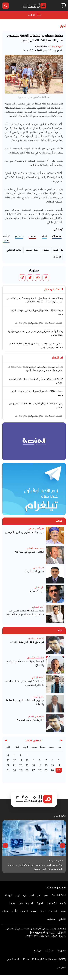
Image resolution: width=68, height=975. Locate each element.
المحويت (53, 910)
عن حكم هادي (36, 591)
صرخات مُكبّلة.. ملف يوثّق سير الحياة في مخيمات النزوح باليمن (37, 312)
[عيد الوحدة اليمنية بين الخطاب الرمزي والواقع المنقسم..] (55, 684)
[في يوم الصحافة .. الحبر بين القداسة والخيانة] (55, 703)
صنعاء (12, 903)
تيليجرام (19, 235)
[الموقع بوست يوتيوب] (57, 942)
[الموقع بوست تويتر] (60, 942)
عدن (46, 895)
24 (52, 770)
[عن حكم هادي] (55, 594)
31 (8, 770)
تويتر (44, 235)
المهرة (40, 903)
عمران (5, 910)
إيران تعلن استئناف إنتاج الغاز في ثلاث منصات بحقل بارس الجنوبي (36, 405)
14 (58, 765)
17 (39, 765)
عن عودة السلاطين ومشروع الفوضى (24, 532)
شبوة (63, 903)
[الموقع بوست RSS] (51, 942)
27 (33, 770)
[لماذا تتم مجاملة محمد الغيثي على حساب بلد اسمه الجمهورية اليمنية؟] (55, 614)
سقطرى (51, 918)
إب (24, 895)
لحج (32, 895)
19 (27, 765)
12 (14, 760)
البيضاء (8, 895)
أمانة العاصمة (59, 895)
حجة (43, 910)
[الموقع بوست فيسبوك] (64, 942)
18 (33, 765)
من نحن (37, 950)
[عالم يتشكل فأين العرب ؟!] (55, 723)
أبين (18, 895)
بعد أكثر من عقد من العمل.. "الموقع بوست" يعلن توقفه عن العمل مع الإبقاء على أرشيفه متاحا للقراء (35, 300)
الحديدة (29, 903)
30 (14, 770)
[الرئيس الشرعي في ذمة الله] (55, 555)
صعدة (34, 910)
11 (20, 760)
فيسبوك (57, 235)
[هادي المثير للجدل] (55, 574)
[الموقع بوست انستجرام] (54, 942)
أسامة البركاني (38, 677)
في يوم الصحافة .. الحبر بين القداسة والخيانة (25, 702)
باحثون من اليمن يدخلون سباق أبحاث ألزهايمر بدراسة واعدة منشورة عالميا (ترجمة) (35, 867)
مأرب (14, 910)
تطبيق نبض (6, 237)
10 (27, 760)
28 (27, 770)
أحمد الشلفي (38, 606)
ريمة (63, 910)
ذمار (21, 903)
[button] (62, 845)
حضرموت (52, 903)
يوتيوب (32, 235)
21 (14, 765)
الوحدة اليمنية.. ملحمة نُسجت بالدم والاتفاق (25, 663)
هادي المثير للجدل (34, 571)
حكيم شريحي (38, 696)
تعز (39, 895)
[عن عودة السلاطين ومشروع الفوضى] (55, 535)
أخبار (63, 26)
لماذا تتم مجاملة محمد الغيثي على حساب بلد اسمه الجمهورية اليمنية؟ (25, 612)
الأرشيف (49, 950)
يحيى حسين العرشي (35, 547)
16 (46, 765)
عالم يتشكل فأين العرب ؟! (30, 720)
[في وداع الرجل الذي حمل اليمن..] (55, 645)
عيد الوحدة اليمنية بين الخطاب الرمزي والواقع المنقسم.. (24, 683)
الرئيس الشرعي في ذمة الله (29, 551)
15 (52, 765)
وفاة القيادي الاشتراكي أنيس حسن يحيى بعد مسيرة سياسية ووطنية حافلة (35, 333)
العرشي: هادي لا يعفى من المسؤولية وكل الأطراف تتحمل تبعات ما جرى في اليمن (36, 345)
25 (46, 770)
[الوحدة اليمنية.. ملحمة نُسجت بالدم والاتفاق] (55, 665)
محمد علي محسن (36, 637)
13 (8, 760)
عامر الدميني (38, 567)
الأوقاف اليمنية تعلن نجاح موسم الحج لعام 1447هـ (39, 322)
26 (39, 770)
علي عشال (39, 587)
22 (8, 765)
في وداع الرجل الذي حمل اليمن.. (27, 641)
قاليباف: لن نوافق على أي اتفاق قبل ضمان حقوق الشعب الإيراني (36, 380)
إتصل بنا (61, 950)
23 (58, 770)
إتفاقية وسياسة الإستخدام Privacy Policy (44, 958)
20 (20, 765)
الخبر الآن (61, 967)
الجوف (24, 910)
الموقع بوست (56, 46)
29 (20, 770)
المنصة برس (13, 958)
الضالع (62, 918)
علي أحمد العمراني (36, 528)
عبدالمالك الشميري (35, 657)
